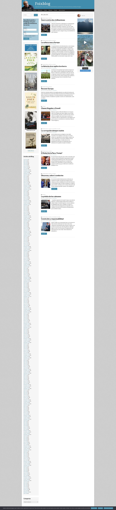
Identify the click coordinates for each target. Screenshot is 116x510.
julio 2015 (25, 329)
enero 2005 (26, 490)
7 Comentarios (54, 220)
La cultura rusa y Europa (50, 42)
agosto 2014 (26, 343)
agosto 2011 (26, 389)
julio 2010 (25, 406)
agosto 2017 (26, 297)
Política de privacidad (108, 508)
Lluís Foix (43, 21)
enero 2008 (26, 444)
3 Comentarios (54, 90)
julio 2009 (25, 421)
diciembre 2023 (26, 200)
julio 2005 (25, 483)
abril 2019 (25, 272)
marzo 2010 (26, 411)
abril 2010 (25, 410)
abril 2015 (25, 333)
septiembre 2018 (27, 281)
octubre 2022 (26, 218)
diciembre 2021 (26, 231)
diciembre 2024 (26, 185)
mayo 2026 (25, 163)
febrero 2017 (26, 305)
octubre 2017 (26, 295)
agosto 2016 (26, 313)
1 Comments (54, 44)
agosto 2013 (26, 359)
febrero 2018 (26, 290)
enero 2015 (26, 337)
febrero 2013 (26, 366)
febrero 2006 (26, 474)
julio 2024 (25, 191)
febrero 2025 (26, 182)
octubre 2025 (26, 172)
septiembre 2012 (27, 373)
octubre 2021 (26, 233)
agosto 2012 (26, 374)
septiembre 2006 (27, 465)
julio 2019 (25, 268)
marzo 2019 (26, 273)
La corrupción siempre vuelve (52, 131)
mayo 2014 (25, 347)
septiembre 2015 (27, 327)
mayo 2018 (25, 286)
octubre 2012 (26, 371)
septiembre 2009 (27, 419)
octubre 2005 (26, 479)
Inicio (24, 10)
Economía (40, 10)
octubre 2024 (26, 187)
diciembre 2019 (26, 261)
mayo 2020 (25, 255)
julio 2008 (25, 437)
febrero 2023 (26, 213)
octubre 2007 (26, 448)
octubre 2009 (26, 417)
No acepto (100, 508)
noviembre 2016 (27, 309)
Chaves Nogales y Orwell (50, 108)
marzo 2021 (26, 242)
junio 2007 (25, 453)
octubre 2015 (26, 325)
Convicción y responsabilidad (52, 219)
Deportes (50, 10)
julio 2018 (25, 283)
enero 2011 (26, 398)
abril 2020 (25, 256)
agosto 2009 (26, 420)
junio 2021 (25, 238)
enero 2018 (26, 291)
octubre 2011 (26, 387)
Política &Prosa (31, 150)
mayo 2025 (25, 178)
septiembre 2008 (27, 434)
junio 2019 (25, 269)
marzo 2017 (26, 304)
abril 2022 (25, 226)
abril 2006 (25, 471)
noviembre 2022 (27, 217)
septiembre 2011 (27, 388)
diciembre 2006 (26, 461)
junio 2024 (25, 192)
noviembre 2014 (27, 339)
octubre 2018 (26, 279)
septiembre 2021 (27, 235)
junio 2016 (25, 315)
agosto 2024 (26, 190)
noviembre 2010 (27, 401)
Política (34, 10)
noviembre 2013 (27, 355)
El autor (55, 10)
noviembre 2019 (27, 263)
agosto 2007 (26, 451)
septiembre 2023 (27, 204)
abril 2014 (25, 348)
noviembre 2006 (27, 462)
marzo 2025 (26, 181)
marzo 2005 (26, 488)
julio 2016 (25, 314)
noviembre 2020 (27, 247)
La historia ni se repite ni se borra (54, 66)
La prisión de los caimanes (51, 196)
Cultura (45, 10)
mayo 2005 (25, 485)
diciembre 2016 (26, 307)
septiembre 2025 (27, 173)
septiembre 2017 (27, 296)
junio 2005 (25, 484)
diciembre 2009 (26, 415)
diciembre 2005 (26, 476)
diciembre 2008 (26, 430)
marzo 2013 (26, 365)
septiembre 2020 (27, 250)
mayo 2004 (25, 493)
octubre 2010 (26, 402)
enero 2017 (26, 306)
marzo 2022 (26, 227)
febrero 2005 (26, 489)
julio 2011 (25, 391)
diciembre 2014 (26, 338)
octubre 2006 (26, 463)
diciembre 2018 (26, 277)
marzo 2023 (26, 212)
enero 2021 (26, 245)
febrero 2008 (26, 443)
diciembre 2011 (26, 384)
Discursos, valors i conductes (52, 175)
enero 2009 (26, 429)
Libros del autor (62, 10)
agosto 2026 (26, 159)
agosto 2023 (26, 205)
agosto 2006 (26, 466)
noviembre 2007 (27, 447)
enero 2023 (26, 214)
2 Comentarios (54, 68)
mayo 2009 (25, 424)
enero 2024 (26, 199)
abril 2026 (25, 164)
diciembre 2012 (26, 369)
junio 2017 (25, 300)
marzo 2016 (26, 319)
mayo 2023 (25, 209)
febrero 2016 (26, 320)
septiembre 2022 (27, 219)
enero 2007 (26, 460)
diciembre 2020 (26, 246)
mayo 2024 (25, 194)
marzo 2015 (26, 334)
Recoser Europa (47, 89)
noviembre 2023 (27, 201)
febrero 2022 (26, 228)
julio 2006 (25, 467)
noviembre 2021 (27, 232)
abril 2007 (25, 456)
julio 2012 (25, 375)
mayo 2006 (25, 470)
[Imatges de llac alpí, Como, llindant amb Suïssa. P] (85, 26)
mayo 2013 (25, 362)
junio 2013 (25, 361)
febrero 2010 (26, 412)
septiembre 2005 (27, 480)
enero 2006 (26, 475)
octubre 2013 (26, 356)
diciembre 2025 (26, 169)
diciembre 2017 (26, 292)
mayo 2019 (25, 270)
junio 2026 (25, 162)
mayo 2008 (25, 439)
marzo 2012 (26, 380)
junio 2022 (25, 223)
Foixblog (42, 3)
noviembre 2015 (27, 324)
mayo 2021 (25, 240)
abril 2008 (25, 440)
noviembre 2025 (27, 171)
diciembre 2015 (26, 323)
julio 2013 (25, 360)
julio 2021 (25, 237)
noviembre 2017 (27, 293)
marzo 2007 (26, 457)
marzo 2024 (26, 196)
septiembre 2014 (27, 342)
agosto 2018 (26, 282)
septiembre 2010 (27, 403)
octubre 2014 (26, 341)
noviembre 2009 (27, 416)
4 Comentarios (54, 154)
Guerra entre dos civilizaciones (53, 20)
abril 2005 (25, 486)
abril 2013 (25, 364)
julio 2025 (25, 176)
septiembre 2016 (27, 311)
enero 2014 (26, 352)
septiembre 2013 (27, 357)
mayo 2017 (25, 301)
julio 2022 (25, 222)
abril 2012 (25, 379)
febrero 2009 (26, 428)
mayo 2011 (25, 393)
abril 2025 (25, 180)
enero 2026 (26, 168)
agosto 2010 (26, 405)
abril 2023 (25, 210)
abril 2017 (25, 302)
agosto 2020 (26, 251)
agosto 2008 (26, 435)
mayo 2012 (25, 378)
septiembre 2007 (27, 449)
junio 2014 (25, 346)
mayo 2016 (25, 316)
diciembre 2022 (26, 215)
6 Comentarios (54, 21)
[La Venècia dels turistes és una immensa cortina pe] (85, 58)
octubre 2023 (26, 203)
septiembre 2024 (27, 189)
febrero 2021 (26, 244)
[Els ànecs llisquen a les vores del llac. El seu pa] (85, 42)
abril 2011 (25, 394)
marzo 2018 (26, 288)
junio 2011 (25, 392)
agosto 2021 (26, 236)
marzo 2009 (26, 426)
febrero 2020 (26, 259)
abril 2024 (25, 195)
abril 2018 (25, 287)
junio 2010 (25, 407)
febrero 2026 (26, 167)
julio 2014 (25, 345)
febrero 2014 (26, 351)
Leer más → (44, 34)
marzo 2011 (26, 396)
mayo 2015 (25, 332)
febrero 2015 (26, 336)
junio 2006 (25, 469)
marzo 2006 (26, 472)
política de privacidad (28, 37)
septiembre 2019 (27, 265)
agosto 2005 (26, 481)
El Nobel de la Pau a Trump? (51, 153)
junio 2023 (25, 208)
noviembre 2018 (27, 278)
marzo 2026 (26, 166)
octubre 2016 (26, 310)
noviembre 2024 (27, 186)
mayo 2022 (25, 224)
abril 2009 (25, 425)
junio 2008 (25, 438)
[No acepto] (114, 508)
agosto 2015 (26, 328)
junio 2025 (25, 177)
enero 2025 (26, 183)
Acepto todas (94, 508)
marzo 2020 (26, 258)
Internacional (29, 10)
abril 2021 (25, 241)
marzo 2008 (26, 442)
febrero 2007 (26, 458)
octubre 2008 (26, 433)
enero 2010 (26, 414)
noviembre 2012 (27, 370)
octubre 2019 (26, 264)
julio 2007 (25, 452)
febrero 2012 (26, 382)
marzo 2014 (26, 350)
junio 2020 (25, 254)
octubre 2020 (26, 249)
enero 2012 (26, 383)
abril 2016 (25, 318)
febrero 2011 (26, 397)
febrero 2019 (26, 274)
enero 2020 (26, 260)
